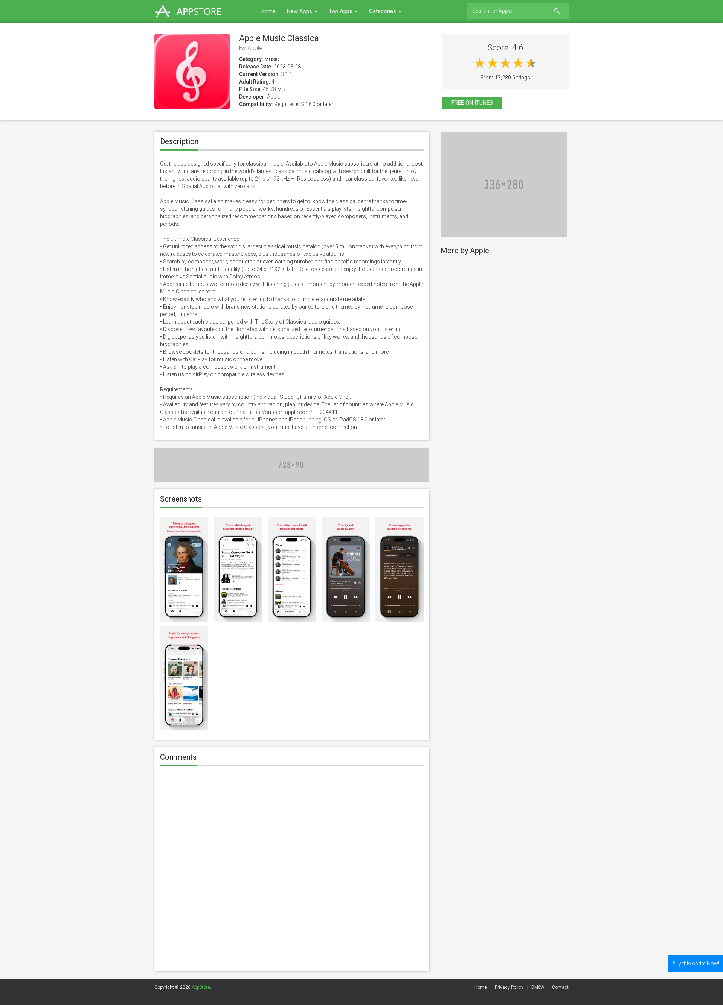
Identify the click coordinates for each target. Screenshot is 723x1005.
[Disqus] (292, 869)
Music (271, 59)
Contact (560, 987)
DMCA (537, 987)
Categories (383, 11)
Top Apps (341, 11)
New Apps (300, 11)
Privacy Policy (509, 987)
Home (268, 11)
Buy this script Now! (695, 964)
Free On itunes (472, 102)
